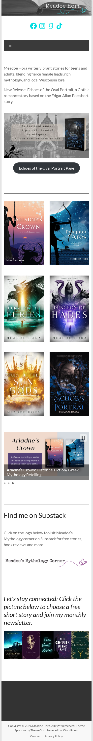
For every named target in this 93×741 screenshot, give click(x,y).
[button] (83, 438)
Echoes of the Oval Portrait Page (46, 168)
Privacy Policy (54, 736)
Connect (35, 736)
